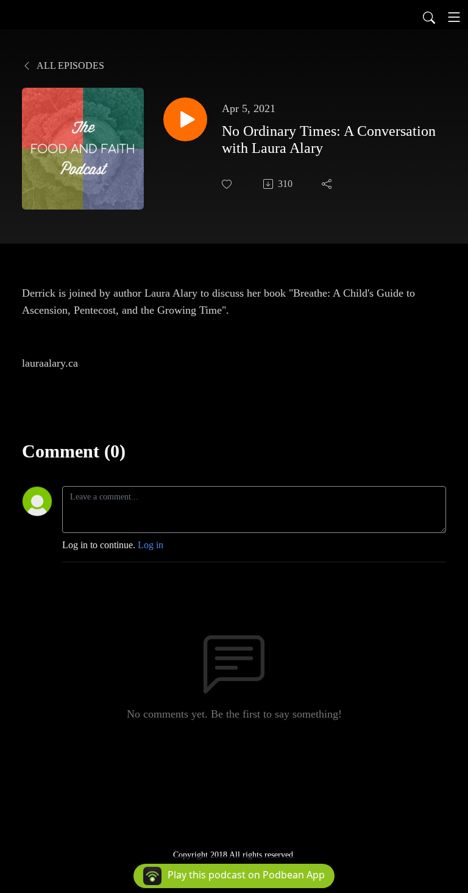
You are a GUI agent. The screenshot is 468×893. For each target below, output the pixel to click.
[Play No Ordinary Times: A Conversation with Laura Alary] (185, 119)
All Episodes (69, 65)
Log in (150, 545)
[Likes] (228, 184)
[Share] (328, 184)
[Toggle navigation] (454, 17)
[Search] (429, 17)
